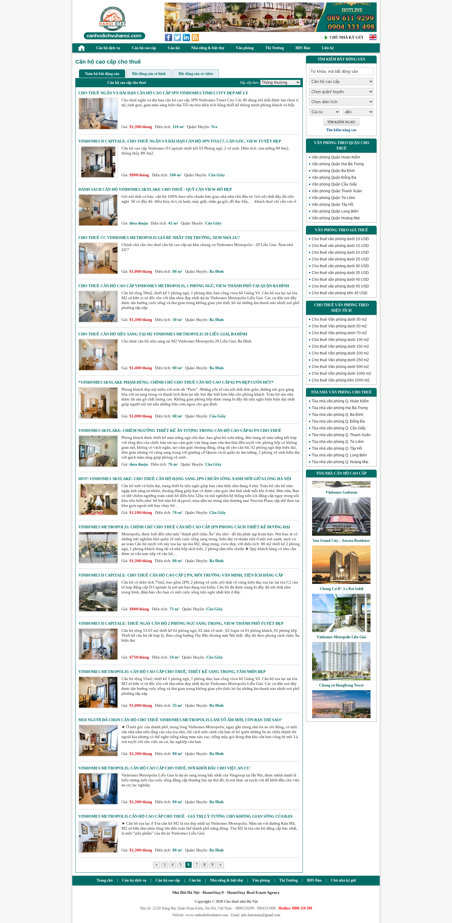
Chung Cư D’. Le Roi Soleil (341, 577)
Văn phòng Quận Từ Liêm (333, 198)
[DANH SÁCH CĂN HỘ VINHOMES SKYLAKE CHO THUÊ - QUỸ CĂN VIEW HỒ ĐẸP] (98, 224)
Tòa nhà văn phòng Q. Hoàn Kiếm (340, 401)
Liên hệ (328, 48)
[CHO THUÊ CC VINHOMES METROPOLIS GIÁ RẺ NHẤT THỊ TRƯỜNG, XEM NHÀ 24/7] (98, 273)
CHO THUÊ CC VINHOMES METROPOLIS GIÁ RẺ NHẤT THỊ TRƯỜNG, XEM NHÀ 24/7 (159, 237)
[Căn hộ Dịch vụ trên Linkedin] (186, 40)
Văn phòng (245, 48)
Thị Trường (274, 48)
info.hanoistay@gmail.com (260, 915)
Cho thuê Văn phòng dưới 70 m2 (339, 333)
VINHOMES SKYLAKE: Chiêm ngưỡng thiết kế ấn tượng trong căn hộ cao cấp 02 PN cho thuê (179, 430)
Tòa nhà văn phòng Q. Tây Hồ (337, 448)
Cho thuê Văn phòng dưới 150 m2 (340, 346)
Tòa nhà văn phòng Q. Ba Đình (337, 415)
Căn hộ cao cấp (144, 48)
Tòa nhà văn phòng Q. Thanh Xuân (341, 435)
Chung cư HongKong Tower (341, 673)
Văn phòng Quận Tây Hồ (332, 204)
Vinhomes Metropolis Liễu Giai (341, 625)
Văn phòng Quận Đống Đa (334, 177)
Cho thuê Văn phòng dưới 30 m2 (339, 319)
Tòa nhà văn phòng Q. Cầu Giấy (339, 428)
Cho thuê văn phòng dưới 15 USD (340, 246)
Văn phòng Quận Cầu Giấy (334, 184)
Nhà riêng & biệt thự (207, 48)
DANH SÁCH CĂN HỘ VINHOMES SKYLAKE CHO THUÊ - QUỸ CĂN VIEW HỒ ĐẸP (155, 189)
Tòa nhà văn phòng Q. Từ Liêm (338, 442)
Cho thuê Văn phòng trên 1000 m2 (341, 380)
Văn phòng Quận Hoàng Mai (336, 218)
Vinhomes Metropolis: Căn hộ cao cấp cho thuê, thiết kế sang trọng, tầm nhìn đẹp (172, 671)
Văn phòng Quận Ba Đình (333, 171)
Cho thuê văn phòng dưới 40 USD (340, 279)
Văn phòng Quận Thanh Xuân (337, 191)
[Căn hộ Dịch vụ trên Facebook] (169, 40)
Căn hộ (174, 48)
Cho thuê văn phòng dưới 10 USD (340, 239)
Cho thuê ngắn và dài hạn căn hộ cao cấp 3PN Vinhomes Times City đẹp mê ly (163, 93)
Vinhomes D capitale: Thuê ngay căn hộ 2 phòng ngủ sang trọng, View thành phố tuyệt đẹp (180, 623)
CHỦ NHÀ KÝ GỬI (346, 37)
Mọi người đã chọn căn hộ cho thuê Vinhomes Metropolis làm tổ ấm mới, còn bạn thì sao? (180, 720)
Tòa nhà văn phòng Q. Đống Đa (338, 421)
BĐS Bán (302, 48)
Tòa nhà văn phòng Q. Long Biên (339, 455)
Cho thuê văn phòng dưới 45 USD (340, 286)
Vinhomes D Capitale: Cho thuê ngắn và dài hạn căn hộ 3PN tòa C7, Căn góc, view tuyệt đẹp (179, 141)
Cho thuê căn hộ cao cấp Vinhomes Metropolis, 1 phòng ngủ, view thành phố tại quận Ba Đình (183, 286)
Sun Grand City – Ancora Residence (341, 528)
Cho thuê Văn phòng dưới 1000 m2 (341, 373)
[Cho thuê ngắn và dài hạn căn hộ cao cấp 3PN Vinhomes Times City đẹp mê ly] (98, 128)
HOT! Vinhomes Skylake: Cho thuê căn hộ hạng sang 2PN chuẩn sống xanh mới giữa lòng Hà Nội (184, 478)
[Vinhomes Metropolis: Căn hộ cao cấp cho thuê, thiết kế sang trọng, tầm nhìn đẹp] (98, 707)
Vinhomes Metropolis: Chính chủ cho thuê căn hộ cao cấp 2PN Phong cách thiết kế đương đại (184, 527)
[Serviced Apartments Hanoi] (373, 39)
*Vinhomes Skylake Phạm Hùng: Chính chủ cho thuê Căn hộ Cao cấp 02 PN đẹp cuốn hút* (176, 382)
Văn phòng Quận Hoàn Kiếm (336, 157)
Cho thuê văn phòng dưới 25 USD (340, 259)
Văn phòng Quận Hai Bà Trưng (338, 164)
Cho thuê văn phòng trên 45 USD (339, 293)
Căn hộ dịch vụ (108, 48)
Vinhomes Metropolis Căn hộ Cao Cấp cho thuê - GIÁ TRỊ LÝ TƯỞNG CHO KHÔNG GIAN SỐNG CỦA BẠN (185, 816)
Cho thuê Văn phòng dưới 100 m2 (340, 340)
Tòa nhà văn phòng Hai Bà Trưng (340, 408)
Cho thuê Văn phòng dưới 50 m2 (339, 326)
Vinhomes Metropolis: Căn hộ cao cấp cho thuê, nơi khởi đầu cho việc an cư (164, 768)
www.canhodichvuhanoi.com (206, 915)
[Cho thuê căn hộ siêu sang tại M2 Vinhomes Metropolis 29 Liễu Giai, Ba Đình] (98, 369)
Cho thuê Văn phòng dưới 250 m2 (340, 360)
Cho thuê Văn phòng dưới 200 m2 (340, 353)
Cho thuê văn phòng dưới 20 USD (340, 252)
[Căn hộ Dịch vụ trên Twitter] (177, 40)
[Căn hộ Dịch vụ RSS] (195, 40)
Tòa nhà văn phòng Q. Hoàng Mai (340, 462)
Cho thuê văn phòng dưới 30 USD (340, 266)
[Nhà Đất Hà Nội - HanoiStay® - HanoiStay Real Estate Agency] (112, 39)
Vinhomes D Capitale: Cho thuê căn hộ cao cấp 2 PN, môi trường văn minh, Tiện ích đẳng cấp (180, 575)
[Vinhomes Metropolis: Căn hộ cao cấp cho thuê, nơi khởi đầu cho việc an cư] (98, 803)
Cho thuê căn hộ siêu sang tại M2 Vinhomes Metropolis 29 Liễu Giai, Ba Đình (162, 334)
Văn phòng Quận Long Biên (335, 211)
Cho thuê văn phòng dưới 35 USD (340, 273)
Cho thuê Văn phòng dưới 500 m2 (340, 367)
